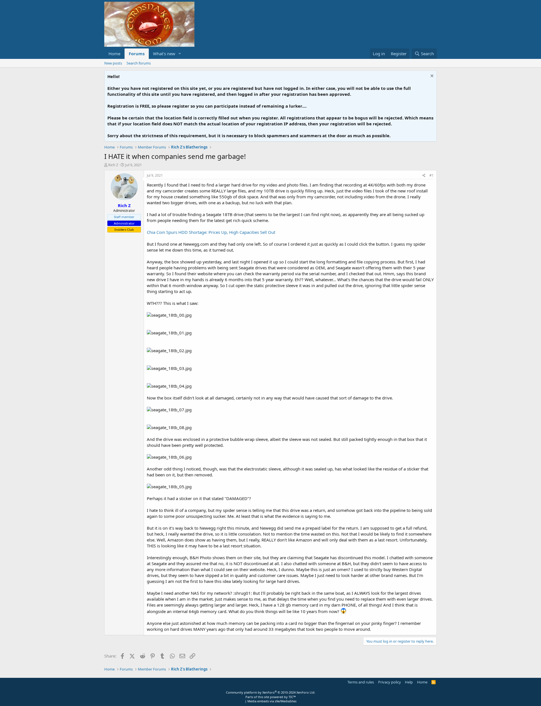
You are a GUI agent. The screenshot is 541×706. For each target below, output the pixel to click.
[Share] (423, 175)
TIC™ (292, 697)
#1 (431, 175)
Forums (137, 53)
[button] (180, 53)
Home (114, 53)
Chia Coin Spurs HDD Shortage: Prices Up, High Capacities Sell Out (211, 232)
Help (409, 682)
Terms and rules (360, 682)
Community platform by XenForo (270, 692)
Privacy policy (389, 682)
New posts (113, 63)
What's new (164, 53)
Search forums (139, 63)
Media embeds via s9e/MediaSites (271, 701)
